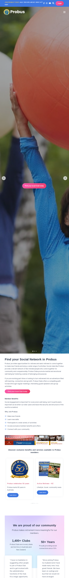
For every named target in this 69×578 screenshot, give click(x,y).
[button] (4, 178)
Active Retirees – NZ (15, 483)
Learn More (13, 492)
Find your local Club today (34, 186)
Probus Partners (43, 483)
